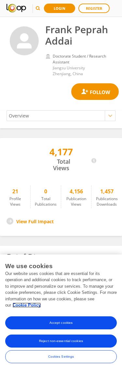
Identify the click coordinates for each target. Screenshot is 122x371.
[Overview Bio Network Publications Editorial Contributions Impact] (61, 115)
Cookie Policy (27, 305)
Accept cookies (61, 322)
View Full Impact (35, 221)
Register (94, 8)
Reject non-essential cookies (61, 341)
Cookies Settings (61, 356)
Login (59, 8)
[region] (61, 312)
